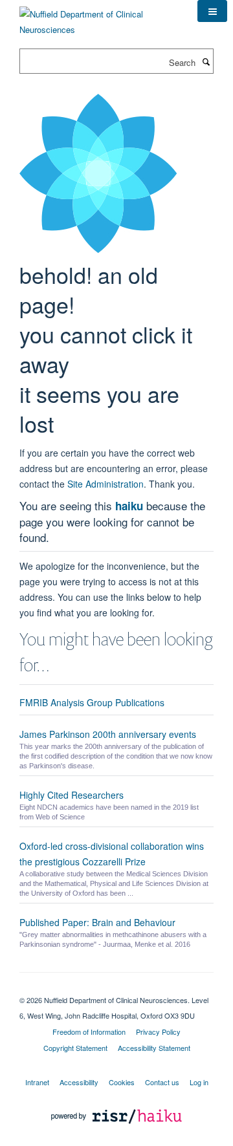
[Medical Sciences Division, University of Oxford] (116, 989)
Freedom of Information (89, 1031)
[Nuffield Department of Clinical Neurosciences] (98, 17)
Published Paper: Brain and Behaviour (97, 922)
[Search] (206, 61)
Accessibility (79, 1082)
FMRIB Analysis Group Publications (91, 702)
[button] (212, 11)
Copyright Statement (75, 1048)
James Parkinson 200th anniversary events (107, 734)
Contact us (162, 1082)
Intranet (37, 1082)
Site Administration (105, 483)
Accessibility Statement (154, 1048)
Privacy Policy (158, 1031)
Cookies (122, 1082)
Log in (199, 1082)
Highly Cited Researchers (71, 794)
